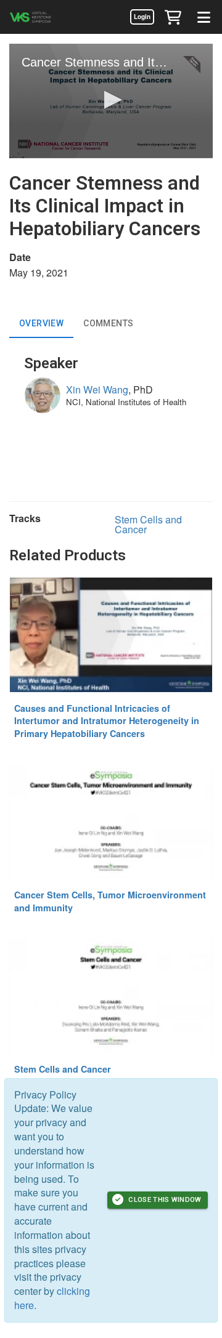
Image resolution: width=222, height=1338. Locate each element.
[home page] (46, 17)
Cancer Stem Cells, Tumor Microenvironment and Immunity (110, 901)
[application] (111, 101)
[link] (142, 16)
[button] (172, 16)
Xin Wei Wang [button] (97, 389)
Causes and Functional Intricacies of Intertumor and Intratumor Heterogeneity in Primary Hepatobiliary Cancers (106, 721)
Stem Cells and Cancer (148, 524)
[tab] (41, 323)
